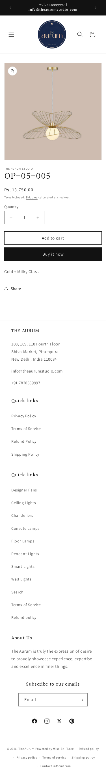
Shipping (32, 197)
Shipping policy (83, 757)
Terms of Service (26, 428)
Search (17, 592)
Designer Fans (24, 490)
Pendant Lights (25, 553)
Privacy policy (26, 757)
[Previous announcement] (10, 7)
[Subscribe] (81, 699)
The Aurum (26, 749)
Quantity (11, 206)
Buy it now (53, 254)
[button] (11, 34)
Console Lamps (25, 528)
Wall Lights (21, 579)
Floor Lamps (22, 541)
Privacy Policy (23, 415)
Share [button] (16, 288)
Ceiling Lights (23, 502)
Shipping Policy (25, 454)
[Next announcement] (95, 7)
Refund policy (23, 617)
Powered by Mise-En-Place (54, 749)
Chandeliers (22, 515)
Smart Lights (22, 566)
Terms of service (54, 757)
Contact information (55, 766)
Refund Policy (23, 441)
